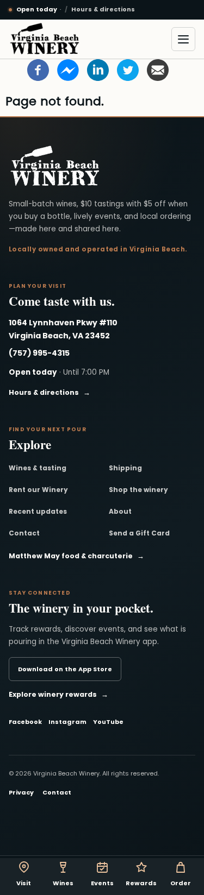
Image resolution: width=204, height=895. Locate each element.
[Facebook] (38, 69)
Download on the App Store (65, 669)
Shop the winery (138, 489)
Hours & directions (103, 9)
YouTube (108, 721)
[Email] (158, 69)
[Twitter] (128, 69)
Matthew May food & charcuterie (76, 555)
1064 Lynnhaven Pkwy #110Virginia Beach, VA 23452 (63, 329)
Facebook (25, 721)
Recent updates (38, 511)
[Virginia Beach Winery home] (45, 39)
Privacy (21, 792)
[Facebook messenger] (68, 69)
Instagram (67, 721)
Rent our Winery (38, 489)
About (120, 511)
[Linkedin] (98, 69)
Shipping (125, 467)
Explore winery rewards (58, 694)
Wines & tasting (37, 467)
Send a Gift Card (139, 533)
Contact (24, 533)
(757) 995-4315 (39, 353)
